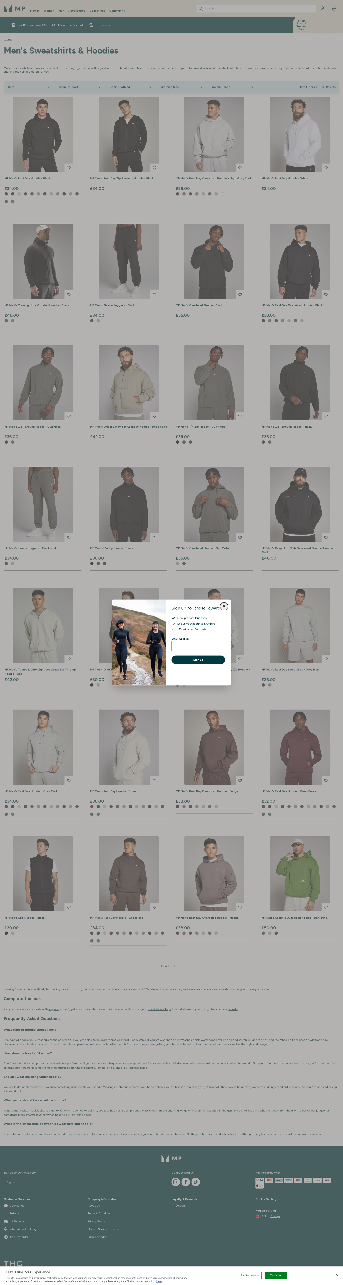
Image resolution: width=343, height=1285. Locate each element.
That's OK (275, 1275)
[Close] (337, 1275)
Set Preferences (250, 1275)
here (159, 1281)
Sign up (198, 659)
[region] (171, 1275)
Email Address (181, 638)
